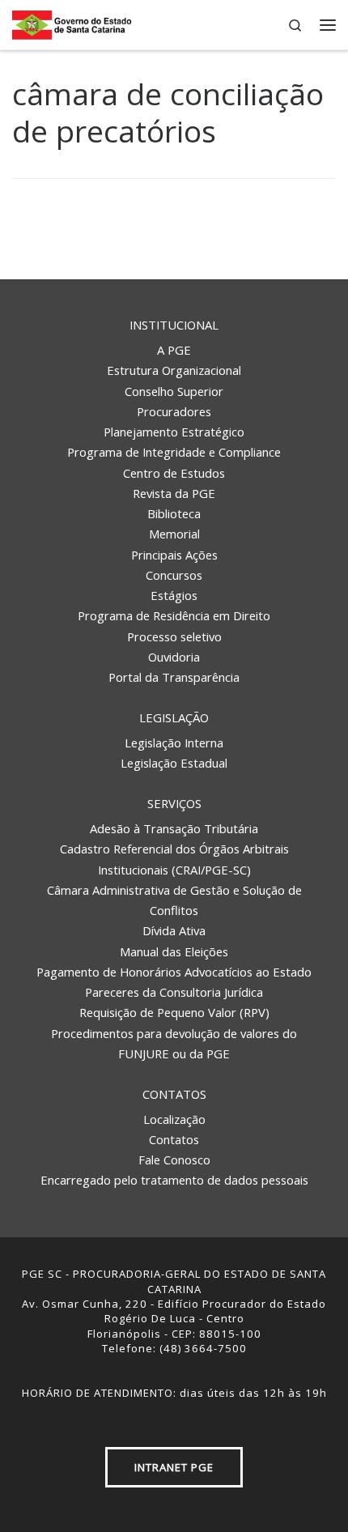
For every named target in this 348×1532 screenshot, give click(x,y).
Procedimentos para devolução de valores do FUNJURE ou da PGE (174, 1043)
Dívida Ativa (174, 930)
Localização (174, 1119)
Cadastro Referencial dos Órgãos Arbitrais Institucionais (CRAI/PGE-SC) (174, 858)
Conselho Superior (174, 391)
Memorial (174, 534)
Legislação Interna (174, 742)
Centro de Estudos (174, 473)
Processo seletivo (174, 636)
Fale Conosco (174, 1159)
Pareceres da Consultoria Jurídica (174, 992)
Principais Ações (174, 555)
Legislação (174, 717)
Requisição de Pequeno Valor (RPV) (174, 1012)
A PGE (174, 350)
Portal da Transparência (174, 677)
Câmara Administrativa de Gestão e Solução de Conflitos (174, 900)
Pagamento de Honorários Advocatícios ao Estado (174, 972)
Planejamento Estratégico (174, 431)
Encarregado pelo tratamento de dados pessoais (174, 1180)
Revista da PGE (174, 493)
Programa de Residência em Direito (174, 615)
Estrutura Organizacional (174, 370)
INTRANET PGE (174, 1467)
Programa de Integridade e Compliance (174, 452)
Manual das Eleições (174, 951)
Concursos (174, 575)
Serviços (174, 803)
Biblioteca (174, 513)
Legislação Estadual (174, 763)
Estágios (174, 595)
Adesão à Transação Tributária (174, 828)
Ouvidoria (174, 657)
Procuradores (174, 411)
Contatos (174, 1094)
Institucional (174, 325)
